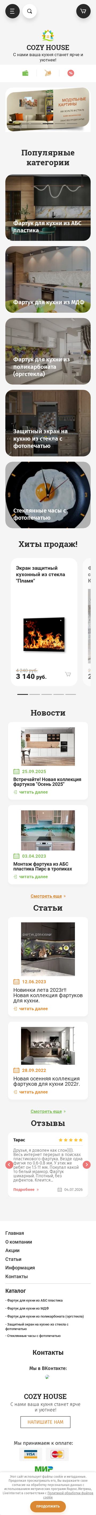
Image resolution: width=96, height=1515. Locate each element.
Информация (20, 1267)
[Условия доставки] (47, 73)
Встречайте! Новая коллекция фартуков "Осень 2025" (47, 782)
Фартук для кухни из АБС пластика (35, 1300)
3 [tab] (48, 123)
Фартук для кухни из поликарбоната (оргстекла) (45, 1316)
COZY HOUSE (48, 47)
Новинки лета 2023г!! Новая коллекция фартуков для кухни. (48, 995)
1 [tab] (24, 123)
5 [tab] (72, 123)
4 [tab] (60, 123)
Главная (14, 1233)
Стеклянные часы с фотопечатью (34, 1336)
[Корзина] (83, 11)
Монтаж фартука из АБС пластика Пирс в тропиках (42, 866)
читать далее (33, 792)
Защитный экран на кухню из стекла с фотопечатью (37, 1326)
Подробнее (23, 1190)
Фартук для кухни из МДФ (28, 1308)
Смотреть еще (46, 896)
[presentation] (9, 1165)
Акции (12, 1250)
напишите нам (45, 1422)
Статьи (13, 1259)
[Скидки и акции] (70, 73)
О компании (18, 1242)
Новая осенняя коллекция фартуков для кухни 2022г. (46, 1081)
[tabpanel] (48, 110)
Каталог (12, 11)
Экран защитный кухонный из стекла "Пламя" (40, 574)
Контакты (16, 1276)
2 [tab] (36, 123)
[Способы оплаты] (25, 73)
